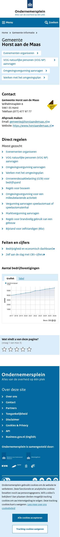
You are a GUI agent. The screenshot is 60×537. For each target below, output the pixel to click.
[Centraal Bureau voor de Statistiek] (26, 466)
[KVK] (5, 466)
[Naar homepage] (30, 4)
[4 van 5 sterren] (23, 349)
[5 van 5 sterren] (30, 349)
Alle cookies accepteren (30, 517)
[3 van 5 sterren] (17, 349)
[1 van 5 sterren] (5, 349)
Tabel (21, 278)
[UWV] (33, 466)
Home (5, 33)
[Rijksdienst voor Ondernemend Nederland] (12, 456)
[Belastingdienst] (33, 456)
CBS (49, 320)
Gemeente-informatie (23, 33)
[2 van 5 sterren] (11, 349)
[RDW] (16, 466)
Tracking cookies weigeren (30, 529)
